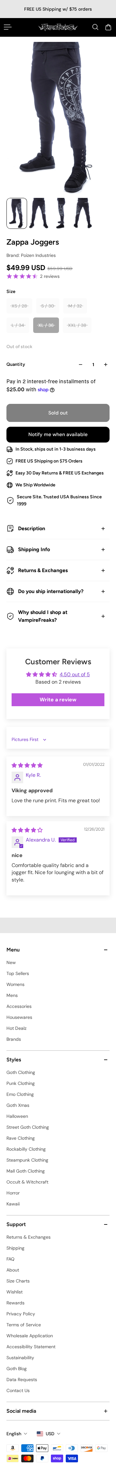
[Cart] (108, 27)
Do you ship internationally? (50, 591)
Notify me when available (58, 434)
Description (31, 528)
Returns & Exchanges (43, 570)
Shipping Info (34, 549)
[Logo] (58, 27)
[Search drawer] (95, 27)
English (13, 1434)
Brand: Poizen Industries (31, 255)
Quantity (15, 364)
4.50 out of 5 (75, 674)
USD (50, 1434)
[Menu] (7, 27)
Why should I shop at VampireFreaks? (42, 616)
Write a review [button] (58, 699)
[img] (27, 765)
